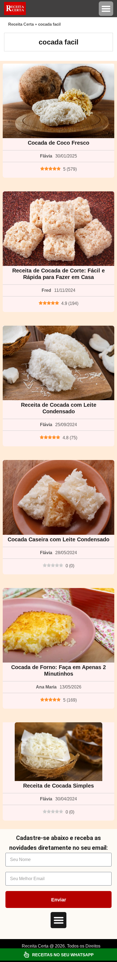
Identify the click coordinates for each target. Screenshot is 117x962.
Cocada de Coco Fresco (58, 143)
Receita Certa (21, 24)
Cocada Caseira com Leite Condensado (58, 539)
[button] (106, 8)
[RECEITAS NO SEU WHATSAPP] (26, 955)
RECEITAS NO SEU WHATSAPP (63, 954)
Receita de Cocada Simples (58, 786)
